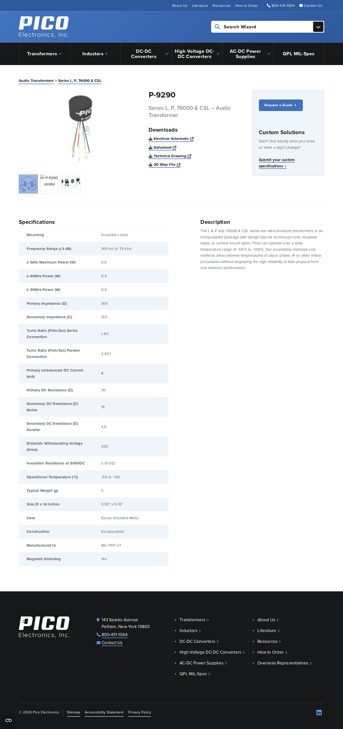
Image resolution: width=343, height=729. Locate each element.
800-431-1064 (283, 5)
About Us (180, 5)
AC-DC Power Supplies (245, 53)
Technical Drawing (172, 156)
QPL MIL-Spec (299, 53)
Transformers (42, 53)
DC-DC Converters (143, 53)
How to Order (246, 5)
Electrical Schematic (174, 138)
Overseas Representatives (282, 663)
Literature (200, 5)
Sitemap (73, 712)
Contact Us (313, 5)
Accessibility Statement (104, 712)
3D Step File (167, 164)
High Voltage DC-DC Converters (194, 53)
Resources (222, 5)
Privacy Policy (139, 712)
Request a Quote (278, 105)
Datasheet (165, 147)
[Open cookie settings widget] (9, 720)
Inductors (93, 53)
